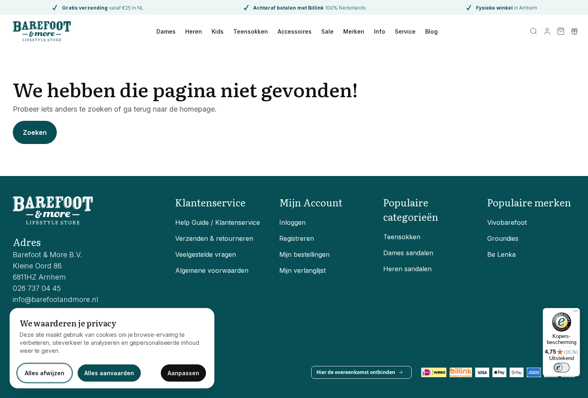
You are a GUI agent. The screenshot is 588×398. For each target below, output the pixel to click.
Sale (327, 31)
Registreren (296, 238)
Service (405, 31)
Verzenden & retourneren (214, 238)
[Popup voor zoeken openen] (533, 31)
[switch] (562, 367)
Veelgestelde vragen (205, 254)
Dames (166, 31)
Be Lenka (501, 254)
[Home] (42, 31)
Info (379, 31)
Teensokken (250, 31)
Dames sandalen (408, 253)
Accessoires (295, 31)
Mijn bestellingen (304, 254)
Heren (193, 31)
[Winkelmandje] (560, 31)
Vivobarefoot (507, 222)
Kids (218, 31)
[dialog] (112, 348)
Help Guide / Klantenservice (217, 222)
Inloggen (292, 222)
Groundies (502, 238)
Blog (431, 31)
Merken (353, 31)
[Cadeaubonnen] (574, 31)
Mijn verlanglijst (302, 270)
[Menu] (575, 313)
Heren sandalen (407, 269)
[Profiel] (547, 31)
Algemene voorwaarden (211, 270)
